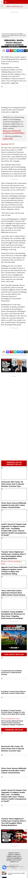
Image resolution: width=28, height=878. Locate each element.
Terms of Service (14, 854)
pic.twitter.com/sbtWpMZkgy (14, 133)
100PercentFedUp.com (11, 866)
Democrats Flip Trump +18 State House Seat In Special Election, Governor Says (12, 484)
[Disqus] (14, 397)
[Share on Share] (21, 50)
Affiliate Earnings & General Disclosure (14, 859)
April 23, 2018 (8, 138)
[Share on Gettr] (11, 50)
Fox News (4, 144)
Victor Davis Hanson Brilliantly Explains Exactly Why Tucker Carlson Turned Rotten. (13, 505)
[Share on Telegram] (18, 50)
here (8, 36)
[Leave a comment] (4, 867)
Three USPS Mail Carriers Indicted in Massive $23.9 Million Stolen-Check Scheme (13, 593)
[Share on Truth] (7, 50)
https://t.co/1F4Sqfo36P (12, 131)
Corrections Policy (14, 856)
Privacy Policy (14, 853)
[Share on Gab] (14, 50)
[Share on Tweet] (25, 50)
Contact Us (14, 862)
